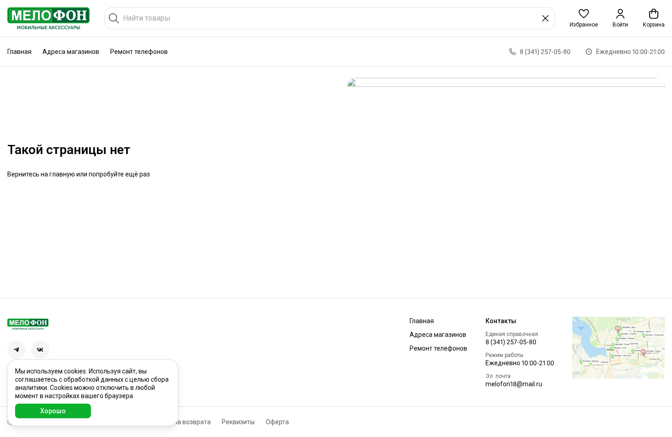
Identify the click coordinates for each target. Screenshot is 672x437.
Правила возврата (183, 422)
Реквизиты (238, 422)
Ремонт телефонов (139, 51)
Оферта (277, 422)
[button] (584, 18)
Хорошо (53, 411)
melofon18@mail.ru (513, 384)
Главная (19, 51)
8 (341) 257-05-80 (510, 342)
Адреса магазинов (71, 51)
